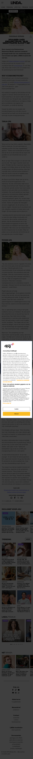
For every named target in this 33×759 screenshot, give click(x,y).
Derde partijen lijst (7, 403)
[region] (16, 379)
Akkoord (16, 413)
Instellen (16, 409)
